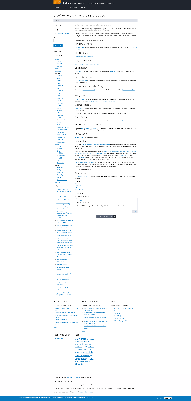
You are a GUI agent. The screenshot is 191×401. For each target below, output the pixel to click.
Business (59, 100)
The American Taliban (129, 90)
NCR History (60, 132)
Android (81, 338)
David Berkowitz (79, 121)
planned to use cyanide (88, 90)
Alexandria (62, 155)
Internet (59, 124)
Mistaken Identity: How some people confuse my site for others (64, 247)
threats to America (124, 155)
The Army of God (80, 99)
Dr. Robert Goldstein (81, 80)
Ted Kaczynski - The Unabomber (84, 57)
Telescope (87, 361)
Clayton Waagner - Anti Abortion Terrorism (87, 64)
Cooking (59, 75)
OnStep (78, 355)
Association (62, 119)
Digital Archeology (62, 129)
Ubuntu (79, 364)
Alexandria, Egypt (61, 197)
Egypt (58, 151)
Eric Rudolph (78, 71)
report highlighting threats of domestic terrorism (96, 144)
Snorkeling (60, 175)
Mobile (89, 352)
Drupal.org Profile (119, 318)
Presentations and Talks (63, 33)
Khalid (59, 61)
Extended (59, 66)
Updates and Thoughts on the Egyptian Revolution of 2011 (63, 294)
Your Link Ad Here (58, 338)
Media (59, 88)
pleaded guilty (113, 71)
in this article (121, 121)
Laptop (83, 352)
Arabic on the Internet (62, 200)
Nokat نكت (58, 71)
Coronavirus (86, 344)
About (65, 7)
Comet (89, 341)
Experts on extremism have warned (85, 162)
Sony (92, 358)
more (55, 327)
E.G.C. (60, 158)
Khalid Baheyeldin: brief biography (123, 308)
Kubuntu (78, 353)
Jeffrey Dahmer (79, 137)
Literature (60, 90)
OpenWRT (86, 355)
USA (76, 187)
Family (57, 59)
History (59, 83)
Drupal (59, 117)
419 (76, 339)
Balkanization (83, 341)
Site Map (73, 7)
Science (59, 80)
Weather (61, 148)
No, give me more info (87, 397)
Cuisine (61, 153)
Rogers (77, 359)
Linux (58, 112)
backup (77, 341)
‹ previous (106, 216)
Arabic (91, 339)
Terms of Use (77, 381)
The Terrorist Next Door (81, 176)
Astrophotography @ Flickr (121, 321)
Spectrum (78, 361)
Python (92, 356)
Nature (59, 177)
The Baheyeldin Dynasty (73, 378)
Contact (83, 7)
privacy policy (66, 385)
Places (57, 144)
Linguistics (60, 85)
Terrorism (78, 185)
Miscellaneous (61, 142)
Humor (59, 95)
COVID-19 (78, 346)
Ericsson (91, 346)
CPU (84, 347)
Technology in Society (63, 127)
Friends (57, 68)
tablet (82, 361)
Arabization (60, 115)
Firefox (77, 349)
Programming (61, 137)
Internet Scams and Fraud (63, 236)
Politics (77, 183)
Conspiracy (78, 344)
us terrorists (80, 200)
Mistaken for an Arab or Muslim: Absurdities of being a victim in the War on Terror (64, 240)
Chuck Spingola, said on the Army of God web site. (101, 101)
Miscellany (58, 182)
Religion (59, 105)
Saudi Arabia (60, 163)
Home (57, 7)
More (76, 367)
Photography (60, 172)
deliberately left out (80, 157)
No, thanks (168, 398)
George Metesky (79, 108)
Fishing (59, 170)
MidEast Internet (61, 134)
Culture (59, 78)
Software (59, 122)
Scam (87, 359)
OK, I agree (160, 398)
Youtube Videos (118, 313)
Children (59, 108)
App (88, 339)
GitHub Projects (118, 316)
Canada (59, 146)
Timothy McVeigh (80, 47)
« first (99, 216)
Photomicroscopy (62, 180)
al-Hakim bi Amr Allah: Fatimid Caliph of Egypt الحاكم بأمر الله (64, 191)
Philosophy (60, 103)
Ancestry (59, 63)
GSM (80, 349)
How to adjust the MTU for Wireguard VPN (67, 312)
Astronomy (60, 167)
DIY (86, 347)
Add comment (79, 189)
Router (83, 359)
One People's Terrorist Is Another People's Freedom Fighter (64, 254)
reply (134, 211)
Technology (58, 110)
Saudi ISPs (60, 139)
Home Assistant (88, 349)
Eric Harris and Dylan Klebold (89, 128)
